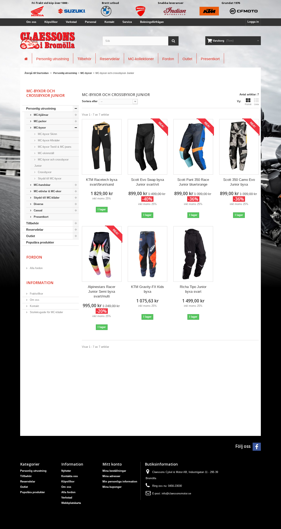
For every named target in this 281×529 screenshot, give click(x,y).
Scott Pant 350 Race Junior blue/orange (193, 182)
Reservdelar (34, 229)
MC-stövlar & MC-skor (47, 191)
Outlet (30, 236)
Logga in (253, 21)
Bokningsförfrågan (152, 21)
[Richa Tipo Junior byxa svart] (193, 254)
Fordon (34, 257)
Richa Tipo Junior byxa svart (193, 289)
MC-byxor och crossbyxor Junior (51, 162)
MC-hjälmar (40, 114)
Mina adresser (111, 476)
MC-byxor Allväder (48, 140)
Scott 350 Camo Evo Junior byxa (239, 182)
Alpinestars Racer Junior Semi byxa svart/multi (101, 291)
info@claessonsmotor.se (176, 493)
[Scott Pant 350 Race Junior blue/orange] (193, 147)
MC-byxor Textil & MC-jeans (54, 146)
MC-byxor (39, 127)
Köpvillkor (51, 21)
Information (39, 282)
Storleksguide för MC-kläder (46, 312)
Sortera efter (90, 101)
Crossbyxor (44, 172)
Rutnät (248, 104)
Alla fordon (36, 268)
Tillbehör (32, 223)
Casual (37, 210)
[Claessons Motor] (58, 40)
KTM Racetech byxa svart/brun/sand (101, 182)
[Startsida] (26, 58)
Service (127, 21)
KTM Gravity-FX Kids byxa (147, 289)
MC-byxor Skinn (47, 134)
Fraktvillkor (36, 293)
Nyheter (66, 470)
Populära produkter (40, 242)
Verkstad (71, 21)
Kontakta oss (69, 476)
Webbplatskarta (71, 502)
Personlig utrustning (41, 108)
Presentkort (40, 216)
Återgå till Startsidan (36, 73)
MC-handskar (41, 184)
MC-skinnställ (45, 153)
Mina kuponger (112, 486)
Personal (90, 21)
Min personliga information (119, 481)
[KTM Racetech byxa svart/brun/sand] (102, 147)
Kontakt (109, 21)
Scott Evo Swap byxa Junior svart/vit (147, 182)
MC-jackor (39, 121)
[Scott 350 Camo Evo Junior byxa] (239, 147)
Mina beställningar (114, 470)
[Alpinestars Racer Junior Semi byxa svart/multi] (102, 254)
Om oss (31, 21)
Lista (256, 104)
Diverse (38, 204)
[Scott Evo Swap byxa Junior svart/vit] (147, 147)
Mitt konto (112, 464)
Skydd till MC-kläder (46, 197)
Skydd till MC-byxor (49, 178)
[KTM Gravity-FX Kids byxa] (147, 254)
